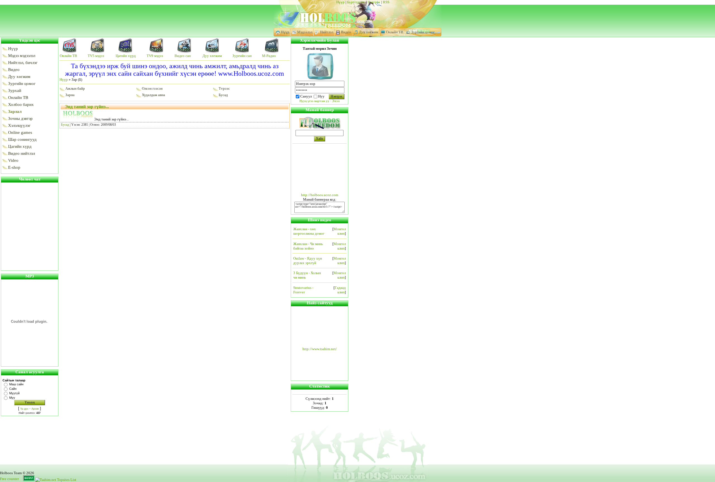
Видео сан (183, 56)
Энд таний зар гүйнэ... (87, 106)
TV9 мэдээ (155, 56)
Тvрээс (224, 88)
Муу (12, 397)
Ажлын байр (75, 88)
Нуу (321, 96)
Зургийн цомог (422, 32)
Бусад (223, 95)
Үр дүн (24, 408)
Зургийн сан (242, 56)
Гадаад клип (340, 290)
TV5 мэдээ (96, 56)
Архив (35, 408)
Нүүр (340, 2)
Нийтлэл (326, 32)
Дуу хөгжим (368, 32)
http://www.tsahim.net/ (319, 349)
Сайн (12, 388)
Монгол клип (339, 231)
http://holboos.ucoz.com (319, 195)
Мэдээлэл (304, 32)
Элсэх (336, 101)
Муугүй (14, 393)
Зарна (70, 95)
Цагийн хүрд (126, 56)
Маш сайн (16, 384)
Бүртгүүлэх (356, 2)
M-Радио (269, 56)
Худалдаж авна (153, 95)
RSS (386, 2)
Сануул (306, 96)
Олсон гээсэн (152, 88)
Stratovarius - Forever (303, 290)
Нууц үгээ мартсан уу (314, 101)
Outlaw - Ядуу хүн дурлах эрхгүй (307, 260)
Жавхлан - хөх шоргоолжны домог (308, 231)
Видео (345, 32)
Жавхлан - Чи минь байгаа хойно (308, 246)
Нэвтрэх (374, 2)
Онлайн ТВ (394, 32)
